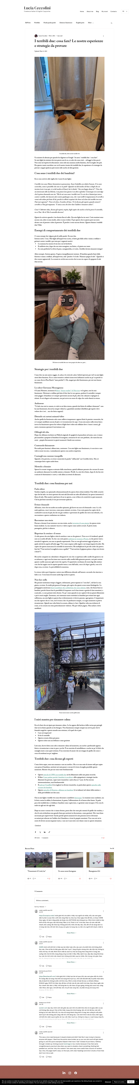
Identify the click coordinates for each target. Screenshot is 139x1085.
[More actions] (103, 36)
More (90, 23)
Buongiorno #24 (94, 871)
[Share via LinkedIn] (45, 832)
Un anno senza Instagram (67, 871)
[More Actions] (103, 911)
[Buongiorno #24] (100, 860)
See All (112, 849)
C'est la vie (38, 826)
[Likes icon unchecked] (40, 937)
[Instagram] (69, 1073)
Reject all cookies (119, 1082)
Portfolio (37, 23)
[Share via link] (49, 832)
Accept (131, 1082)
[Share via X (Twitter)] (40, 832)
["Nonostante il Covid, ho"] (38, 860)
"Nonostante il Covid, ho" (36, 871)
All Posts (28, 23)
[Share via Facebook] (35, 832)
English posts (80, 23)
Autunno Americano (65, 23)
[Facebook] (75, 1073)
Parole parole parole (50, 23)
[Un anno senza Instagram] (69, 860)
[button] (111, 23)
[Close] (137, 1081)
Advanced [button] (108, 1082)
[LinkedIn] (64, 1073)
